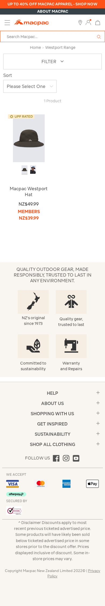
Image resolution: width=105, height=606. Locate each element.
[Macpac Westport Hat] (29, 138)
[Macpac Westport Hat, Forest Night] (24, 169)
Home (35, 47)
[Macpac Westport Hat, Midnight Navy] (33, 169)
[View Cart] (97, 22)
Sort (7, 75)
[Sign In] (88, 22)
